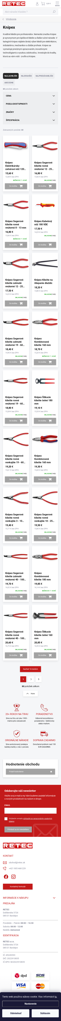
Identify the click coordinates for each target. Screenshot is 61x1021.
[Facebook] (5, 876)
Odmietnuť (15, 1013)
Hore (33, 694)
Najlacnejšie (10, 76)
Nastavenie (31, 1003)
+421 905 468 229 (17, 868)
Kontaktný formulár (18, 887)
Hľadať (54, 12)
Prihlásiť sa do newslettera (18, 829)
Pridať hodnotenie (16, 772)
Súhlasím (45, 1013)
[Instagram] (13, 876)
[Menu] (57, 3)
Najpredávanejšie (44, 76)
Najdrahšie (26, 76)
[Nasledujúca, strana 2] (31, 679)
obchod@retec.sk (17, 862)
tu (56, 996)
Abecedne (8, 83)
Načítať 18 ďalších (30, 669)
